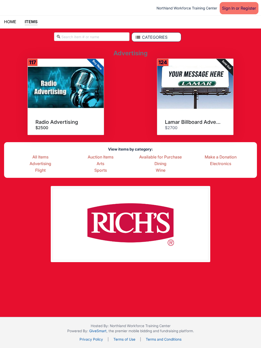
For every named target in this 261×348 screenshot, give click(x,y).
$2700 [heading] (171, 127)
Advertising (40, 164)
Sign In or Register (239, 8)
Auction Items (100, 157)
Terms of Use (124, 339)
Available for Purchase (160, 157)
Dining (160, 164)
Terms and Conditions (163, 339)
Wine (160, 170)
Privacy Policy (91, 339)
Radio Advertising (56, 122)
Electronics (220, 164)
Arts (100, 164)
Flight (40, 170)
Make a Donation (221, 157)
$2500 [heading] (41, 127)
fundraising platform (176, 331)
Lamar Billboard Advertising (193, 122)
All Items (40, 157)
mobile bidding (140, 331)
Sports (100, 170)
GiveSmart (98, 331)
